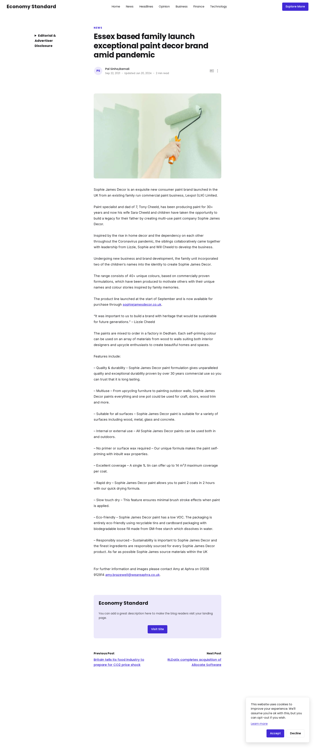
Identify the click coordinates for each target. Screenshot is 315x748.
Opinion (164, 6)
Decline (295, 733)
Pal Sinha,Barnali (117, 69)
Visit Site (157, 629)
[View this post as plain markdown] (212, 71)
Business (182, 6)
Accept (275, 733)
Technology (218, 6)
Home (116, 6)
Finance (198, 6)
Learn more (259, 724)
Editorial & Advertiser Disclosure (45, 40)
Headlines (146, 6)
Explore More (295, 6)
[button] (217, 71)
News (129, 6)
